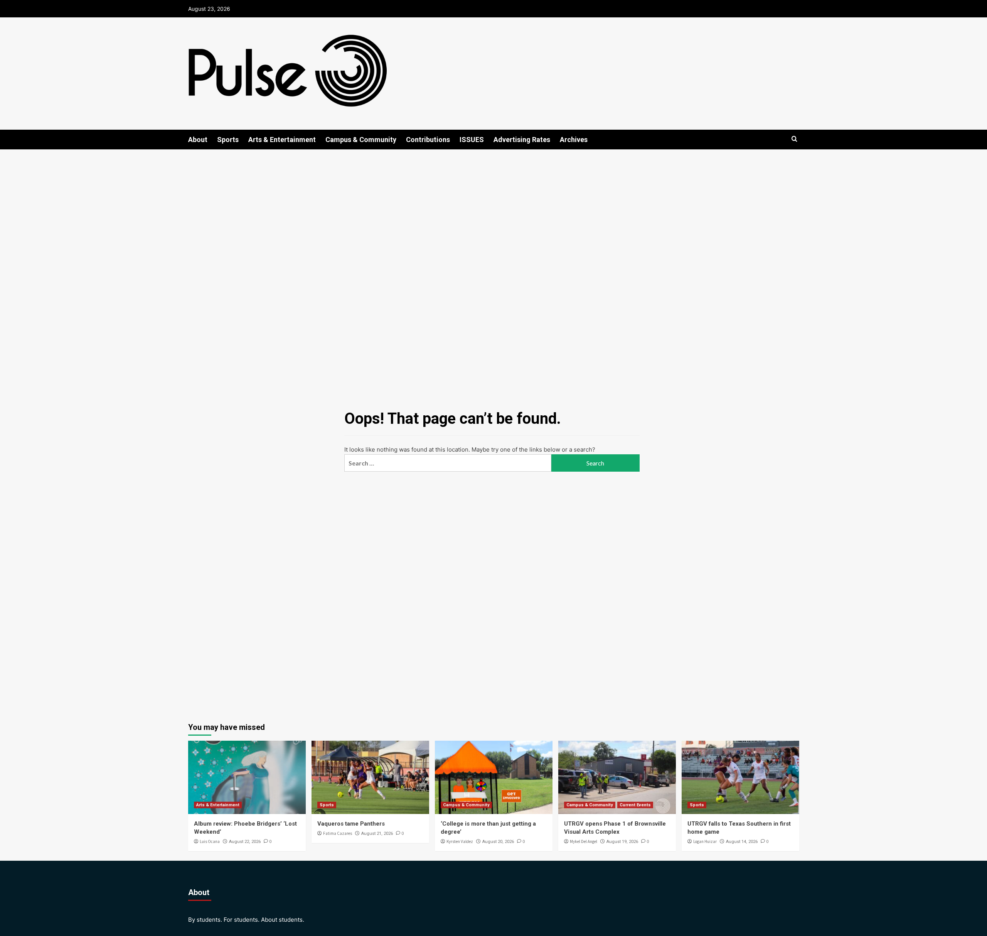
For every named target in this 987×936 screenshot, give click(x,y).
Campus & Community (360, 139)
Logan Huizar (705, 841)
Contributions (428, 139)
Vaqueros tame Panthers (351, 823)
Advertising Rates (522, 139)
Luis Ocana (210, 841)
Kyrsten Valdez (459, 841)
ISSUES (472, 139)
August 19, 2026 (622, 841)
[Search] (794, 139)
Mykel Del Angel (583, 841)
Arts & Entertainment (282, 139)
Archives (574, 139)
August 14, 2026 (742, 841)
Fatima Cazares (337, 833)
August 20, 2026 (498, 841)
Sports (228, 139)
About (197, 139)
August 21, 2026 (377, 833)
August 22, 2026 (245, 841)
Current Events (635, 804)
